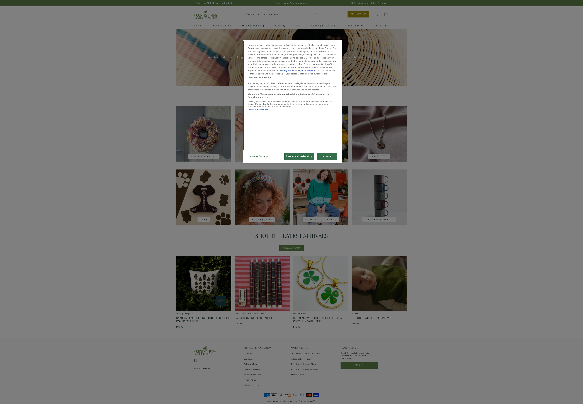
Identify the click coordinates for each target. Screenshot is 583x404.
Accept (327, 156)
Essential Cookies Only (299, 156)
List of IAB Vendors (258, 109)
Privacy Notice (287, 70)
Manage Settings (258, 156)
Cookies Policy (307, 70)
